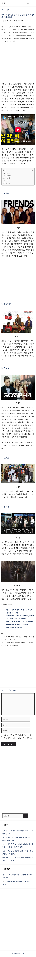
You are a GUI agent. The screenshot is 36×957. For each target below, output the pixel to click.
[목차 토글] (30, 170)
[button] (28, 3)
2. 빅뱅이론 (7, 175)
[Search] (25, 815)
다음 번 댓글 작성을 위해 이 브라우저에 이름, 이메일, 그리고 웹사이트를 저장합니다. (18, 736)
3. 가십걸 (7, 178)
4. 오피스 (7, 180)
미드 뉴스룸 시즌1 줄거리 (15, 627)
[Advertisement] (18, 63)
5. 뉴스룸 (7, 183)
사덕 (3, 3)
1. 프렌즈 (7, 173)
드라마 (7, 9)
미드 (12, 9)
